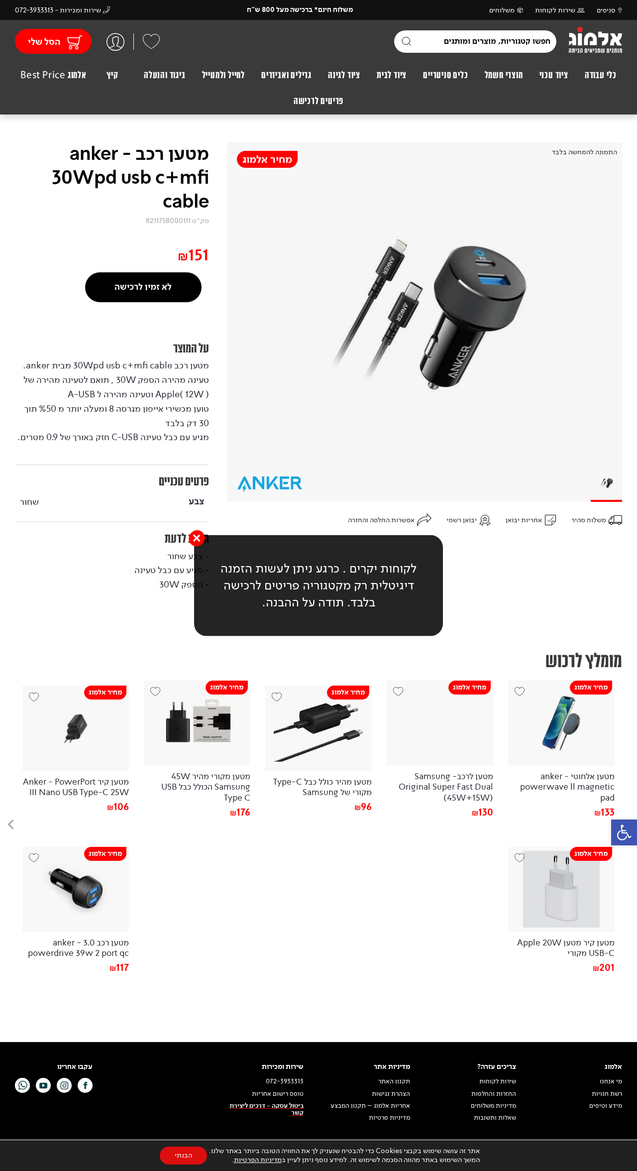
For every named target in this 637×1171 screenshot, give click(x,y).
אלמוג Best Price (53, 75)
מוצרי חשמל (504, 75)
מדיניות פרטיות (389, 1117)
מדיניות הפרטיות (258, 1160)
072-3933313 (285, 1081)
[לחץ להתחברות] (115, 41)
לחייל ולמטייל (223, 75)
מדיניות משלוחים (493, 1105)
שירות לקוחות (555, 10)
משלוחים (502, 10)
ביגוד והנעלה (165, 75)
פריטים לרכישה (318, 101)
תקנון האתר (393, 1081)
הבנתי (183, 1155)
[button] (624, 832)
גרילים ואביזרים (286, 75)
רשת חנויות (607, 1093)
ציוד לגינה (344, 75)
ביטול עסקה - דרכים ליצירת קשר (266, 1109)
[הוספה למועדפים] (523, 695)
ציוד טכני (553, 75)
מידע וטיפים (605, 1105)
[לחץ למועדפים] (151, 41)
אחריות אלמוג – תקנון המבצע (370, 1105)
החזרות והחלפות (493, 1093)
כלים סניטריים (445, 75)
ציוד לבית (392, 75)
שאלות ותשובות (495, 1117)
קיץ (112, 75)
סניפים (606, 10)
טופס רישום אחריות (278, 1093)
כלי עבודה (601, 75)
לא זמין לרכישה (143, 287)
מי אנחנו (611, 1081)
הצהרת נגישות (391, 1093)
